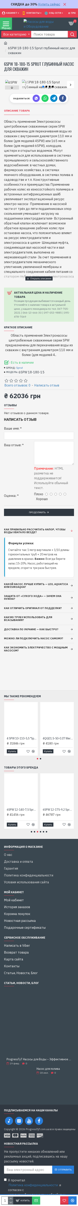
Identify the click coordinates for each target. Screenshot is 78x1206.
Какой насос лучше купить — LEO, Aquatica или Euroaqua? (36, 585)
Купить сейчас (49, 4)
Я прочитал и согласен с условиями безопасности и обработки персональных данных (36, 1190)
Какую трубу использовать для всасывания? (28, 619)
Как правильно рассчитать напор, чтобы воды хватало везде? (34, 531)
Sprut (19, 368)
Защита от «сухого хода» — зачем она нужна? (32, 597)
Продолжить (37, 512)
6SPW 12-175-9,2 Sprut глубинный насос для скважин (58, 809)
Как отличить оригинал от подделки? (33, 608)
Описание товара (17, 110)
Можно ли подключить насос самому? (33, 638)
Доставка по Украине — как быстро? (31, 629)
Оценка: (10, 496)
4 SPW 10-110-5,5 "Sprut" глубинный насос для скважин (22, 738)
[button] (25, 84)
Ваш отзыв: (12, 445)
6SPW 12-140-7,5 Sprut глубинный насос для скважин (22, 809)
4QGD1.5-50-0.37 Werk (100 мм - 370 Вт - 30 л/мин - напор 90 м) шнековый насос (58, 738)
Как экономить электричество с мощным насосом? (36, 649)
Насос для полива (48, 1068)
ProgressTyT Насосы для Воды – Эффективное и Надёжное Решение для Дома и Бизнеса (39, 1059)
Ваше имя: (11, 428)
